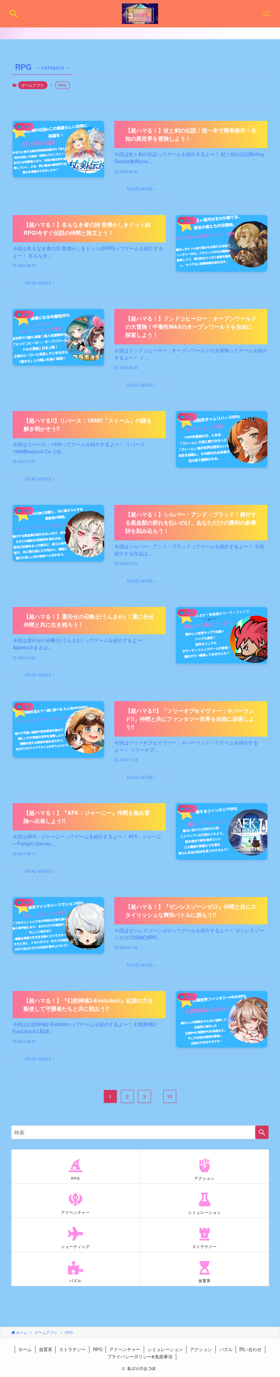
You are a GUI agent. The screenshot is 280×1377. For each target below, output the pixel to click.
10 (169, 1096)
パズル (226, 1349)
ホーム (25, 1349)
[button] (13, 13)
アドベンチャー (124, 1349)
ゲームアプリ (33, 85)
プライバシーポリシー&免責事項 (139, 1356)
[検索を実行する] (262, 1132)
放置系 (45, 1349)
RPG (97, 1349)
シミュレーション (165, 1349)
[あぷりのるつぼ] (140, 13)
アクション (201, 1349)
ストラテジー (72, 1349)
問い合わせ (250, 1349)
